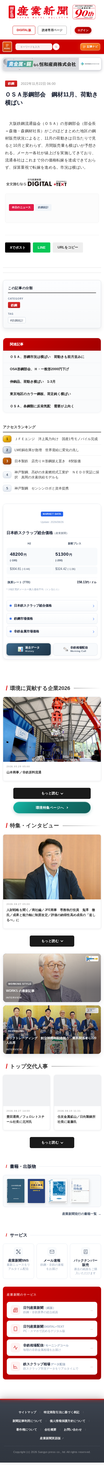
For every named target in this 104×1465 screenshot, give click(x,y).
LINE (41, 247)
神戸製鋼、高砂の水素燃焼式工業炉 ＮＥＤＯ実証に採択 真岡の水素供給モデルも (57, 474)
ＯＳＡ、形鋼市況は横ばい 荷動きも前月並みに (47, 357)
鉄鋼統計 (43, 207)
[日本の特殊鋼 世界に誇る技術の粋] (79, 1191)
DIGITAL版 (24, 30)
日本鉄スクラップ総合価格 (33, 605)
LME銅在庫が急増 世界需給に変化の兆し (47, 450)
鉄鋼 (14, 305)
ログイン (83, 30)
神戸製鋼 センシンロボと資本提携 (42, 488)
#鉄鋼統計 (16, 320)
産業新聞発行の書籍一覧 (79, 1214)
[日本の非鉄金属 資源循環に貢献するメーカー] (15, 1191)
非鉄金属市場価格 (26, 631)
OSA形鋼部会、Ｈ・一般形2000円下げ (39, 369)
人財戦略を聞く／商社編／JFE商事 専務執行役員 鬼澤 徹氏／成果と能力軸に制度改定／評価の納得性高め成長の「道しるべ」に (51, 915)
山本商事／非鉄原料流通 (24, 772)
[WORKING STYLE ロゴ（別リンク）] (92, 958)
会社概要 (50, 1429)
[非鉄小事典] (36, 1191)
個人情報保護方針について (67, 1421)
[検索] (56, 46)
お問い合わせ (73, 1429)
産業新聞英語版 (50, 1438)
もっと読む (50, 793)
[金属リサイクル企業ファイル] (57, 1191)
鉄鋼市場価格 (23, 618)
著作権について (26, 1429)
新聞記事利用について (27, 1421)
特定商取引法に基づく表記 (61, 1412)
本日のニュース (21, 207)
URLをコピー (68, 247)
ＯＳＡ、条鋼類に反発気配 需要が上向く (42, 406)
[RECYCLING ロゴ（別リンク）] (92, 1010)
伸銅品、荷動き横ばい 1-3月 (33, 381)
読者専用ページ (52, 30)
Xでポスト (18, 247)
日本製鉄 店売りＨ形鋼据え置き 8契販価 (48, 461)
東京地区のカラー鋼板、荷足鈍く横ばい (40, 394)
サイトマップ (27, 1412)
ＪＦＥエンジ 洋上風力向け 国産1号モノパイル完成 (56, 439)
